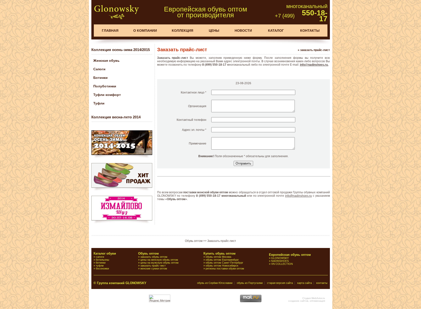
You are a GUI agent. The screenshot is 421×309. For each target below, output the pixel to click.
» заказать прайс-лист (314, 50)
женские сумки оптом (153, 268)
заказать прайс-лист (153, 265)
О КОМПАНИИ (145, 30)
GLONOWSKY (280, 258)
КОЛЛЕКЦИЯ (182, 30)
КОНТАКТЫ (310, 30)
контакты (321, 282)
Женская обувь (106, 60)
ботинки (100, 262)
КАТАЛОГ (276, 30)
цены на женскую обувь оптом (159, 259)
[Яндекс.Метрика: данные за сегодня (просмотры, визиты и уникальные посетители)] (159, 298)
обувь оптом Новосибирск (222, 265)
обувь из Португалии (250, 282)
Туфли (99, 103)
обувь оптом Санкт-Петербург (224, 262)
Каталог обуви (105, 253)
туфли (100, 265)
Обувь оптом (193, 241)
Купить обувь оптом (219, 253)
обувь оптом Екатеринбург (222, 259)
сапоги (100, 256)
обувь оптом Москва (218, 256)
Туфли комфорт (107, 95)
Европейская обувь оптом (290, 255)
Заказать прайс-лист (221, 241)
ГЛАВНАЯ (110, 30)
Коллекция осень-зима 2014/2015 (120, 50)
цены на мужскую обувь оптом (159, 262)
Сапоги (99, 69)
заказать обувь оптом (153, 256)
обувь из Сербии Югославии (214, 282)
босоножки (102, 268)
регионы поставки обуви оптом (225, 268)
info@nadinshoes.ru (298, 195)
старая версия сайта (280, 282)
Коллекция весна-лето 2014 (116, 117)
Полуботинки (104, 86)
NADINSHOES (280, 260)
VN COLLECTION (282, 263)
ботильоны (102, 259)
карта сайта (304, 282)
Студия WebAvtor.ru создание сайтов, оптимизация (306, 299)
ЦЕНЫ (214, 30)
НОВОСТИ (243, 30)
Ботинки (100, 78)
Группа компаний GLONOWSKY (121, 283)
